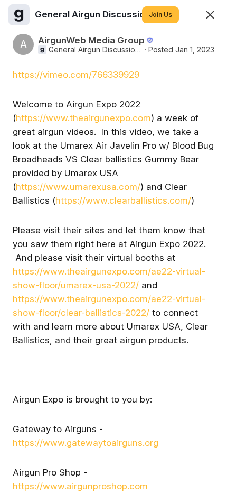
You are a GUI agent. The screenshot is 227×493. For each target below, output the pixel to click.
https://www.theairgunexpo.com (83, 118)
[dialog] (113, 246)
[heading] (96, 14)
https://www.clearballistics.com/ (123, 200)
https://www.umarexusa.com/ (78, 186)
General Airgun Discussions (96, 49)
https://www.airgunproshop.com (80, 486)
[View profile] (19, 14)
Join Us (160, 15)
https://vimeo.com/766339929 (76, 74)
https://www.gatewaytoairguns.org (85, 442)
